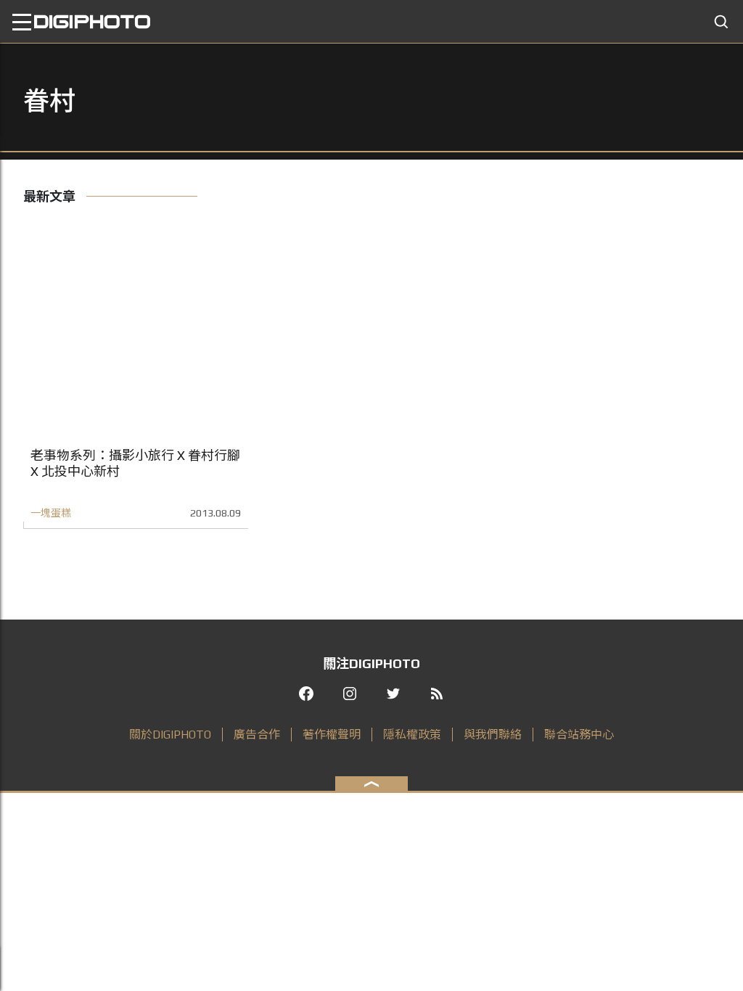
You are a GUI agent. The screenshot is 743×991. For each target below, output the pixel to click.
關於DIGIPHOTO (170, 734)
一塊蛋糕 (50, 513)
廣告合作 (257, 734)
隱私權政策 (412, 734)
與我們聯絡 (493, 734)
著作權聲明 (332, 734)
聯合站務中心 (579, 734)
